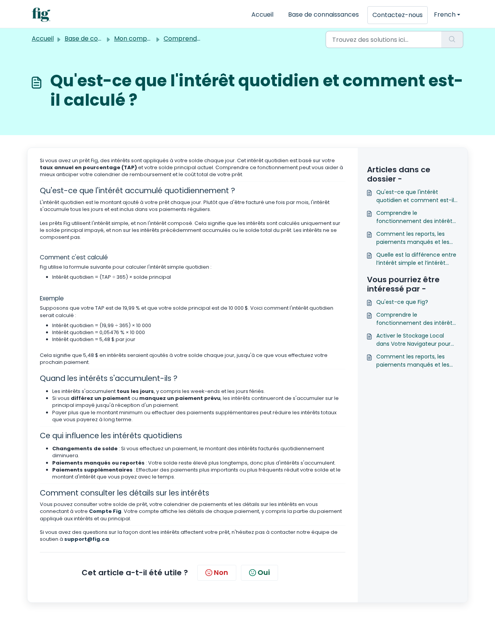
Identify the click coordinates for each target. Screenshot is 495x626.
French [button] (445, 14)
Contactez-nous (397, 14)
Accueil (262, 14)
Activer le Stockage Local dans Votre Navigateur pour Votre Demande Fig (413, 340)
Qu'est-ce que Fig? (402, 302)
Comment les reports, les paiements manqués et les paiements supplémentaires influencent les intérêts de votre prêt (414, 238)
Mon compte (134, 38)
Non (221, 572)
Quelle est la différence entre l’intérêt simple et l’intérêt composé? (416, 259)
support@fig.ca (86, 539)
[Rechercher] (452, 39)
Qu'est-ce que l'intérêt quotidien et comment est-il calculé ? (415, 196)
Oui (264, 572)
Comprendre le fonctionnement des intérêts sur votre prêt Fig (415, 217)
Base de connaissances (323, 14)
